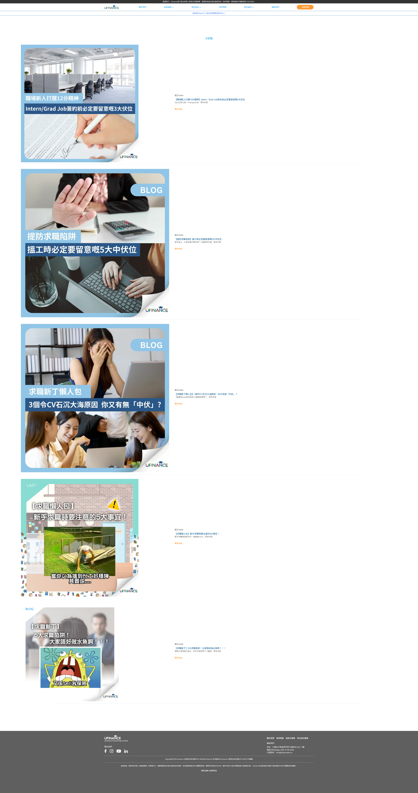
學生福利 (248, 7)
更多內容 (179, 109)
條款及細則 (205, 771)
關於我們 (142, 7)
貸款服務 (167, 7)
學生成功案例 (302, 738)
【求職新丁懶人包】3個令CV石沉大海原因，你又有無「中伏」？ (206, 394)
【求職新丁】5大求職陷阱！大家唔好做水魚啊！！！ (200, 648)
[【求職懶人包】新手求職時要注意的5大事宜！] (79, 537)
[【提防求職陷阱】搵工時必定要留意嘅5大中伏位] (95, 243)
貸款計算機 (290, 738)
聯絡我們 (275, 7)
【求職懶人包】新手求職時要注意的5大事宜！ (197, 533)
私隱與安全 (213, 771)
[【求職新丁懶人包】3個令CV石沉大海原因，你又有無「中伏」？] (95, 398)
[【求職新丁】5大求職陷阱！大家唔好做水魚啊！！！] (70, 652)
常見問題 (222, 7)
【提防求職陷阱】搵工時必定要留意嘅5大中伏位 (198, 239)
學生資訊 (195, 7)
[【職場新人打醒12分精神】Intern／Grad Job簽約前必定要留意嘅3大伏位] (79, 103)
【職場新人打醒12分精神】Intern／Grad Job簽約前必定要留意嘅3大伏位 (210, 99)
